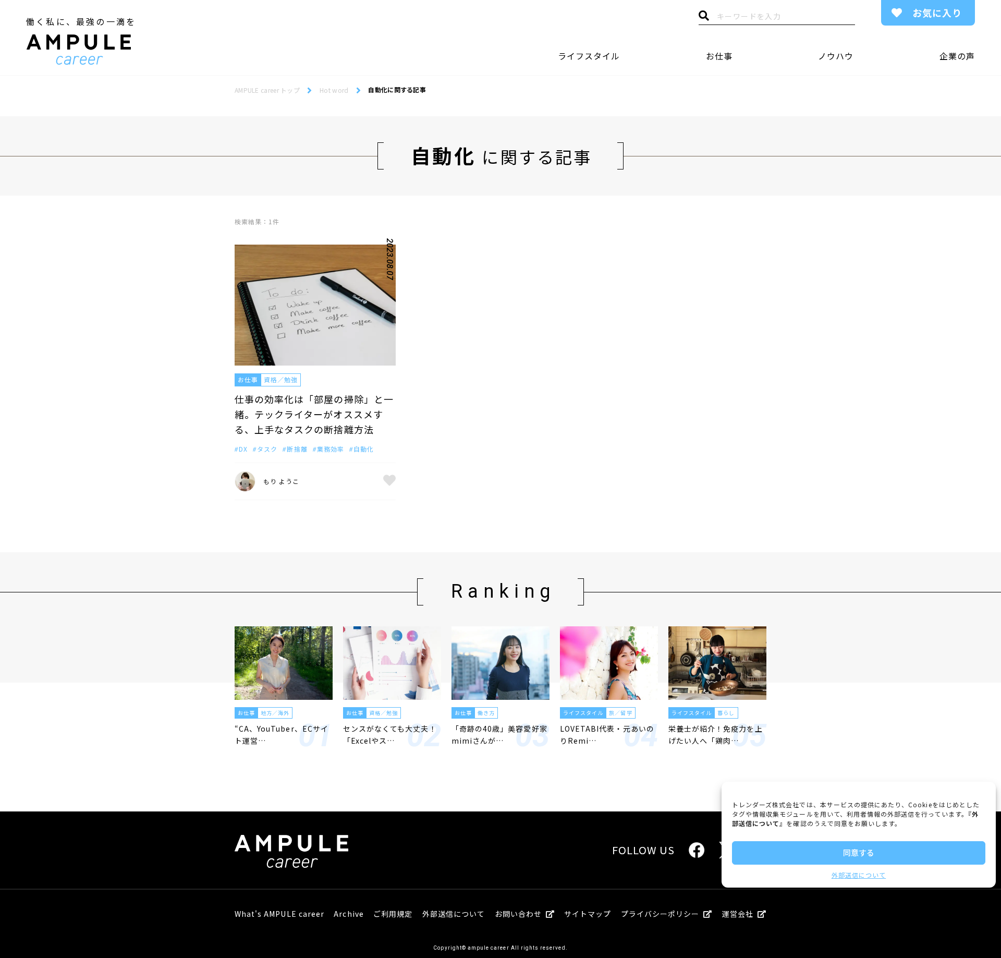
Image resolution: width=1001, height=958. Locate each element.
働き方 (486, 713)
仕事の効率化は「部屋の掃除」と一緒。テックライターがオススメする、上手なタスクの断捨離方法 (314, 414)
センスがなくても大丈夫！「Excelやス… (390, 734)
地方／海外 (275, 713)
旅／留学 (620, 713)
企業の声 (957, 56)
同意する (858, 852)
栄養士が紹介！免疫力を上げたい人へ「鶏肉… (715, 734)
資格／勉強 (281, 379)
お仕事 (719, 56)
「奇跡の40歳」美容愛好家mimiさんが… (499, 734)
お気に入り (937, 12)
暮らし (726, 713)
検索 (704, 18)
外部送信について (859, 874)
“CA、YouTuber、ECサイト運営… (281, 734)
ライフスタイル (589, 56)
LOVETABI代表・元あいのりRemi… (607, 734)
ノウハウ (835, 56)
